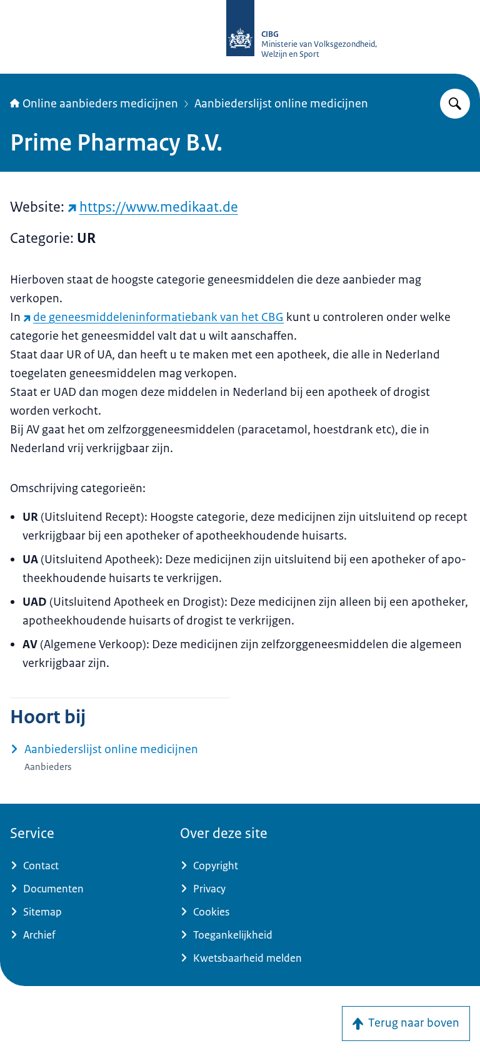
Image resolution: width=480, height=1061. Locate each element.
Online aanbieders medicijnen (100, 103)
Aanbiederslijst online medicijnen (281, 103)
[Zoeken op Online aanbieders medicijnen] (455, 104)
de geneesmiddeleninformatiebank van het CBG (158, 317)
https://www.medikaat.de (158, 207)
